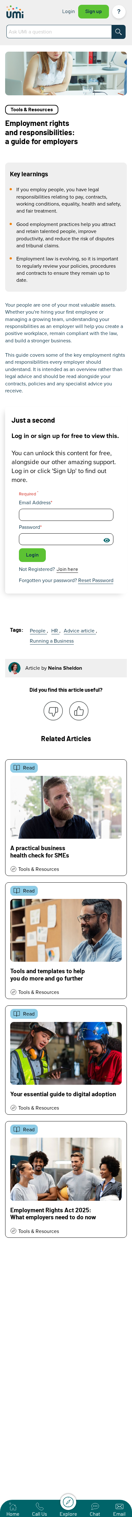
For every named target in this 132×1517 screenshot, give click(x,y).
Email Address (35, 503)
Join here (67, 569)
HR (55, 630)
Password (29, 527)
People (38, 630)
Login (68, 11)
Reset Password (95, 580)
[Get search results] (118, 32)
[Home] (23, 11)
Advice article (80, 630)
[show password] (106, 540)
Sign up (93, 11)
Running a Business (52, 640)
